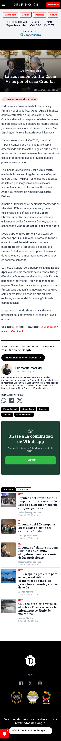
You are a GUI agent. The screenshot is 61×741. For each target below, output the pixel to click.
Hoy (20, 494)
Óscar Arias (28, 409)
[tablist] (30, 489)
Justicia (7, 414)
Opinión (25, 15)
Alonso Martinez (26, 592)
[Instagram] (40, 683)
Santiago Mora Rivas (28, 535)
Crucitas (43, 409)
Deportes (39, 15)
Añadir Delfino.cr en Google (21, 357)
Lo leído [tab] (23, 489)
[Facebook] (21, 683)
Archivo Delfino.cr (30, 71)
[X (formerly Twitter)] (30, 683)
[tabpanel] (30, 557)
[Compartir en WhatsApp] (3, 400)
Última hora (10, 15)
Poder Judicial (10, 409)
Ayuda (30, 674)
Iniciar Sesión (53, 4)
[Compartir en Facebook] (11, 400)
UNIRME (31, 460)
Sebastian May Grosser (29, 512)
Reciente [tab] (8, 489)
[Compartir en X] (19, 400)
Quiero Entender (24, 414)
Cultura (53, 15)
